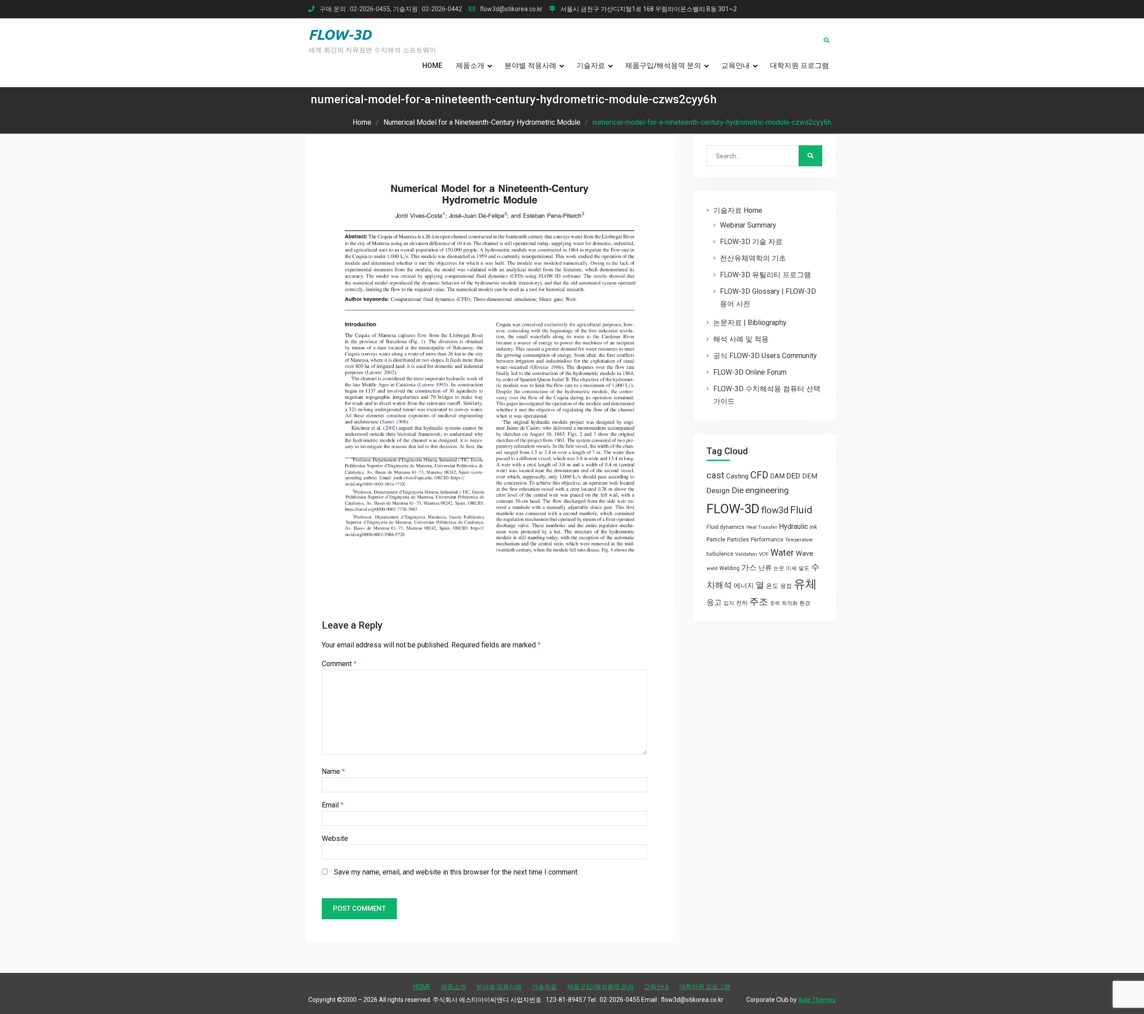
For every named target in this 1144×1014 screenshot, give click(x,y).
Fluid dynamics (725, 527)
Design (718, 490)
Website (335, 838)
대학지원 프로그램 (799, 65)
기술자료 (590, 65)
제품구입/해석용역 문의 (663, 65)
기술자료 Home (737, 210)
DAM (777, 476)
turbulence (720, 554)
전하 (742, 603)
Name (333, 771)
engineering (767, 490)
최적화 (790, 603)
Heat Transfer (761, 527)
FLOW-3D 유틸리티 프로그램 (765, 274)
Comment (339, 663)
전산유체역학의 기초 (753, 258)
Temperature (799, 540)
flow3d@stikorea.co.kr (511, 9)
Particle (716, 539)
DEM (809, 476)
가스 (749, 567)
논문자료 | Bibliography (749, 322)
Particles (738, 540)
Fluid (801, 510)
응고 (714, 602)
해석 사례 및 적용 (741, 339)
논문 (779, 568)
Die (738, 490)
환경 (804, 603)
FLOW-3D (339, 34)
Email (333, 805)
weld (712, 568)
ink (813, 527)
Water (782, 552)
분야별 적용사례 (530, 65)
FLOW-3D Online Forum (749, 372)
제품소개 (470, 65)
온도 (772, 585)
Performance (767, 540)
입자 (728, 603)
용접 (786, 586)
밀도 (804, 568)
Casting (737, 476)
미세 (791, 568)
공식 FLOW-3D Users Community (765, 355)
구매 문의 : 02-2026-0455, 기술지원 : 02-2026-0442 (391, 9)
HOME (432, 65)
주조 (758, 601)
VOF (764, 554)
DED (793, 475)
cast (715, 475)
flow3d (774, 510)
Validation (746, 554)
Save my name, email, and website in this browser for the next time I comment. (456, 872)
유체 (805, 584)
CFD (759, 475)
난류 (765, 568)
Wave (804, 553)
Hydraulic (793, 526)
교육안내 (735, 65)
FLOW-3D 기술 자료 (751, 241)
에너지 (744, 586)
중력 (775, 603)
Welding (729, 568)
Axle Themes (817, 999)
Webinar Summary (748, 225)
